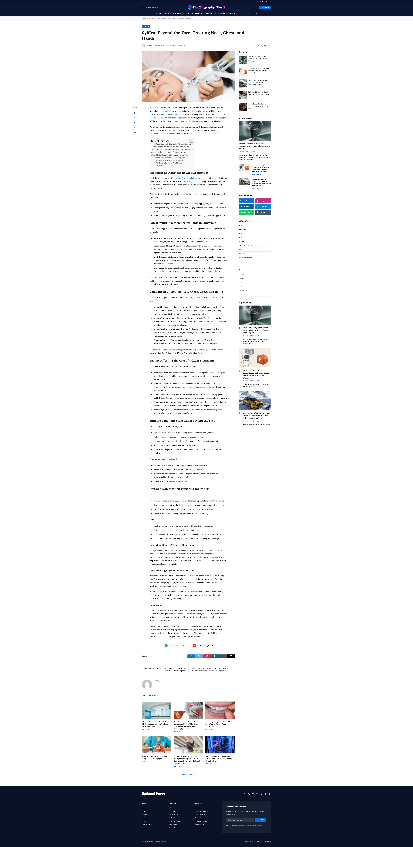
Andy (150, 46)
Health (209, 14)
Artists (241, 233)
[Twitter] (134, 118)
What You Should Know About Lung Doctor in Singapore (154, 757)
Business (177, 14)
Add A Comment (188, 774)
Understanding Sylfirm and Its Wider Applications (173, 144)
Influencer (242, 262)
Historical (242, 254)
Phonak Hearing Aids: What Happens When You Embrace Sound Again (254, 146)
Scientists (242, 278)
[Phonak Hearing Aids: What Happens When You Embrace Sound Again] (255, 131)
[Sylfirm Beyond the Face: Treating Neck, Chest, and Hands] (188, 76)
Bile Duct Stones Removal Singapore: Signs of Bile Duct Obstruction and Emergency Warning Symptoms (185, 725)
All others (242, 229)
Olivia (242, 151)
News (167, 14)
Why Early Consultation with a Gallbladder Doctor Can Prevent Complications (218, 758)
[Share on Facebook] (258, 46)
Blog (240, 237)
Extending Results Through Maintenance (169, 160)
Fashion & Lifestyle (193, 14)
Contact (253, 14)
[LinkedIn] (134, 123)
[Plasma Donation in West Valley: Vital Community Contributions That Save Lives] (156, 710)
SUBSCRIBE (265, 7)
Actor (241, 225)
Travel (233, 14)
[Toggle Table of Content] (190, 141)
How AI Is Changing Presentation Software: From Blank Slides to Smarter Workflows (260, 168)
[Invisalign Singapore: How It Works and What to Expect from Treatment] (220, 710)
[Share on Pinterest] (265, 46)
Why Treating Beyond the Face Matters (169, 163)
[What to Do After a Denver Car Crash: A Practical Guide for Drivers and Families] (244, 181)
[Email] (134, 132)
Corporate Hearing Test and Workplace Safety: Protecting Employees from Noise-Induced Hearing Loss (187, 759)
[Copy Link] (134, 137)
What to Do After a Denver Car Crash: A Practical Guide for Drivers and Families (261, 182)
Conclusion (159, 165)
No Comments (171, 46)
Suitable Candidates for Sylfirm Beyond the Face (170, 155)
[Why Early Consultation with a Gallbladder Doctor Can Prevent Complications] (220, 744)
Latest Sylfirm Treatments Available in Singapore (170, 147)
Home (158, 14)
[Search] (270, 1)
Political (241, 274)
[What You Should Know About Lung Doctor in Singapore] (156, 744)
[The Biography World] (206, 7)
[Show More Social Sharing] (269, 46)
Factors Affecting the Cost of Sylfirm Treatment (170, 152)
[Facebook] (134, 113)
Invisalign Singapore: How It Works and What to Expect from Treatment (220, 724)
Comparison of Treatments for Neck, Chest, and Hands (172, 149)
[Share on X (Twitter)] (261, 46)
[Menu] (143, 7)
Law (240, 266)
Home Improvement (245, 258)
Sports (243, 14)
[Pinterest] (134, 127)
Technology (221, 14)
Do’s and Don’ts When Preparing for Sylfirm (168, 158)
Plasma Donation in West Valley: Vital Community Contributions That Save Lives (155, 724)
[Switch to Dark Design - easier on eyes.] (267, 1)
